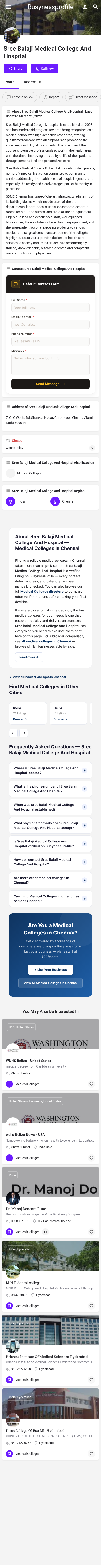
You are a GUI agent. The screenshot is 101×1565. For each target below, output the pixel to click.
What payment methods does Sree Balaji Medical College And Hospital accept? (50, 825)
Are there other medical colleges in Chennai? (50, 880)
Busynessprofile (50, 7)
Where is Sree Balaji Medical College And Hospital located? (50, 770)
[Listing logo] (12, 35)
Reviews (32, 82)
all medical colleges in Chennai (46, 641)
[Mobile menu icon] (8, 7)
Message (19, 350)
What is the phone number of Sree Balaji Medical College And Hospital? (50, 788)
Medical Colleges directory (42, 591)
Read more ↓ (29, 657)
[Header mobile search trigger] (96, 7)
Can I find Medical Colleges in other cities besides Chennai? (50, 898)
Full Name (19, 300)
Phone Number (22, 333)
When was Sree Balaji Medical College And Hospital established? (50, 807)
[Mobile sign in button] (85, 7)
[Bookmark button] (91, 1084)
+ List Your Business (50, 970)
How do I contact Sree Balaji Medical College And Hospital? (50, 861)
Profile (10, 82)
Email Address (22, 317)
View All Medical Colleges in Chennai (50, 983)
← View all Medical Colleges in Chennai (37, 677)
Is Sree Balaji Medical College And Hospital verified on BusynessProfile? (50, 843)
